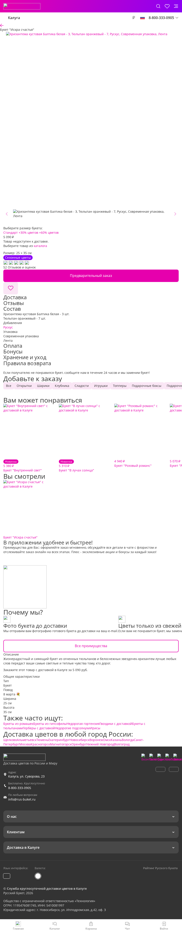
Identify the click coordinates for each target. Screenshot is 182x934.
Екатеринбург (58, 740)
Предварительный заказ (91, 275)
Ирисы (95, 728)
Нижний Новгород (100, 744)
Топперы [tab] (120, 386)
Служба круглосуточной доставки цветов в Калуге (47, 888)
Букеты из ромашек (18, 724)
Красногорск (40, 744)
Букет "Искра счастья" (20, 537)
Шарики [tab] (43, 386)
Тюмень (42, 740)
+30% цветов (28, 232)
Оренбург (78, 744)
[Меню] (176, 6)
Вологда (128, 740)
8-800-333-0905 (19, 788)
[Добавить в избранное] (10, 288)
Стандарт (10, 232)
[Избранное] (167, 6)
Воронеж (96, 740)
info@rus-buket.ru (22, 799)
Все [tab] (8, 386)
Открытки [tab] (24, 386)
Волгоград (122, 744)
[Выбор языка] (142, 17)
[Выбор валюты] (133, 17)
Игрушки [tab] (101, 386)
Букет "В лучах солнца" (76, 466)
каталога (40, 246)
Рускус (8, 327)
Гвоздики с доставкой (115, 724)
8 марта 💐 (11, 694)
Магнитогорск (60, 744)
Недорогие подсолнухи (72, 728)
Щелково (10, 740)
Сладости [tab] (82, 386)
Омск (107, 740)
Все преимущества (91, 645)
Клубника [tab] (62, 386)
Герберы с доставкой (39, 728)
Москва (25, 744)
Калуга (14, 17)
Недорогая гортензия (83, 724)
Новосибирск (79, 740)
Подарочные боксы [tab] (146, 386)
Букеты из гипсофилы (50, 724)
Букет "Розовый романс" (133, 463)
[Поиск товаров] (158, 6)
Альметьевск (26, 740)
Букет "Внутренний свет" (22, 466)
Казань (116, 740)
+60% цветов (49, 232)
